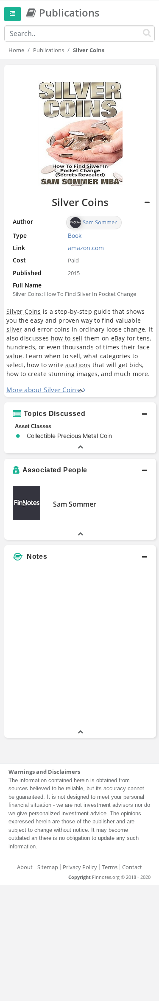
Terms (109, 867)
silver (14, 329)
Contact (132, 867)
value (14, 356)
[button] (80, 414)
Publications (48, 50)
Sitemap (47, 867)
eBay (118, 338)
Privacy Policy (80, 867)
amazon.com (86, 248)
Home (16, 50)
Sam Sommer (74, 504)
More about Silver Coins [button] (42, 389)
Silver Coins (23, 311)
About (25, 867)
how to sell (67, 338)
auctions (77, 365)
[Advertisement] (79, 648)
